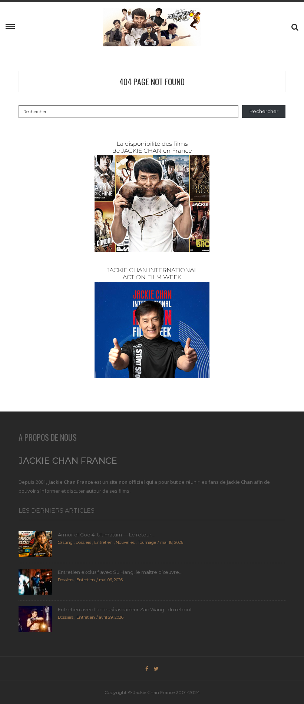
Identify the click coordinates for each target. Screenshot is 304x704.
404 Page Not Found (152, 81)
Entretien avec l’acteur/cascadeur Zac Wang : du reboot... (126, 609)
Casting (65, 542)
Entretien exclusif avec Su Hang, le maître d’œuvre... (120, 572)
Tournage (147, 542)
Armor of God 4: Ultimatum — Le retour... (106, 535)
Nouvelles (125, 542)
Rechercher (264, 111)
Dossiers (83, 542)
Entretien (103, 542)
